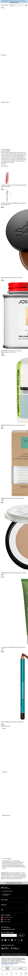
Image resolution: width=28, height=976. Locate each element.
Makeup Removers (5, 102)
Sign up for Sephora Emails (7, 932)
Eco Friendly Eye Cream (17, 862)
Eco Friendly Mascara (7, 862)
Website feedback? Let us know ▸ (14, 883)
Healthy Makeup (14, 863)
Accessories (3, 55)
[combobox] (15, 5)
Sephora (11, 873)
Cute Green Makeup (15, 866)
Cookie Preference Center (7, 964)
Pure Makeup (9, 865)
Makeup (3, 7)
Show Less (3, 164)
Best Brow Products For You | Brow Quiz (9, 877)
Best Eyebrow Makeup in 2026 (7, 874)
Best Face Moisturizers (21, 875)
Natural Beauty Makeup (17, 865)
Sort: (4, 166)
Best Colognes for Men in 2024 (15, 878)
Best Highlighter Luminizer (19, 873)
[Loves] (23, 5)
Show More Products (5, 726)
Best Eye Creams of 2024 (10, 875)
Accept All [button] (20, 968)
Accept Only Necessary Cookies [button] (7, 968)
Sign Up (21, 935)
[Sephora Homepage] (4, 5)
